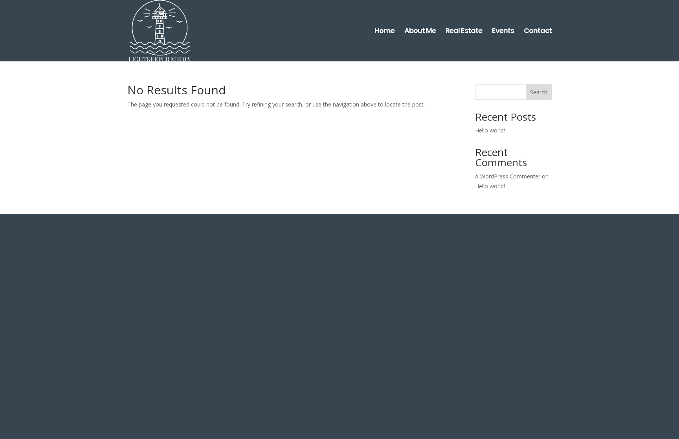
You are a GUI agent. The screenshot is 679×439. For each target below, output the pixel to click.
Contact (538, 31)
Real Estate (464, 31)
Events (503, 31)
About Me (420, 31)
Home (384, 31)
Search (538, 92)
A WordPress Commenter (507, 176)
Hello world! (490, 130)
